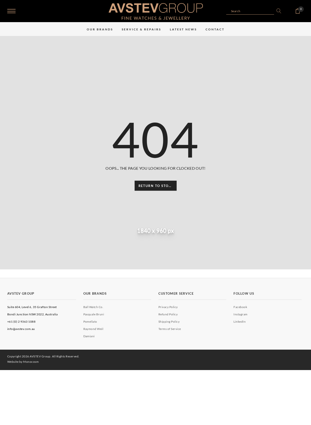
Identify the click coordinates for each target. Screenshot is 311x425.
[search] (277, 11)
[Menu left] (11, 11)
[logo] (156, 11)
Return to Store (155, 186)
